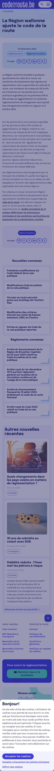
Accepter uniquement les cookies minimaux (25, 762)
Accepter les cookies (18, 756)
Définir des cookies (12, 766)
